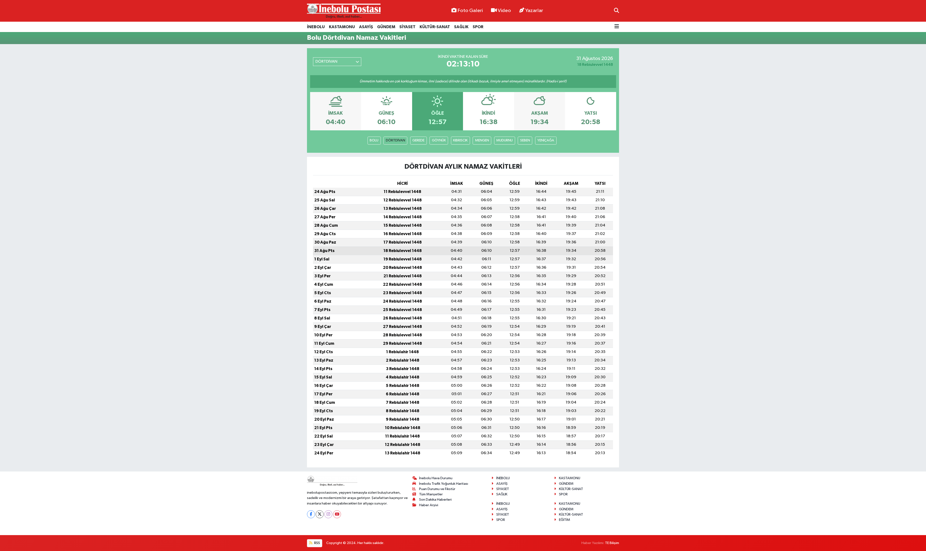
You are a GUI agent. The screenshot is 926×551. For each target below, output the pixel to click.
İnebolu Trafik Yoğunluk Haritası (443, 483)
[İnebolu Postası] (344, 11)
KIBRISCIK (460, 140)
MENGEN (482, 140)
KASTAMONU (342, 27)
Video (504, 10)
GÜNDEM (386, 27)
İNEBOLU (316, 27)
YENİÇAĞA (545, 140)
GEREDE (418, 140)
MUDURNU (504, 140)
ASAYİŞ (366, 27)
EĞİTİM (564, 520)
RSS (316, 543)
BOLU (374, 140)
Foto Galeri (470, 10)
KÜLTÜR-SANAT (435, 27)
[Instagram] (328, 514)
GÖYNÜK (439, 140)
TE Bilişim (612, 543)
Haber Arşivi (428, 505)
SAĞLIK (461, 27)
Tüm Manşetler (431, 494)
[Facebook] (311, 514)
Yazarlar (534, 10)
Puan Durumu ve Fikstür (437, 489)
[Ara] (616, 11)
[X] (320, 514)
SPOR (478, 27)
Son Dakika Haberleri (435, 499)
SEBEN (525, 140)
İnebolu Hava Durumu (435, 478)
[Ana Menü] (616, 27)
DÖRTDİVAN (395, 140)
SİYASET (407, 27)
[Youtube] (337, 514)
